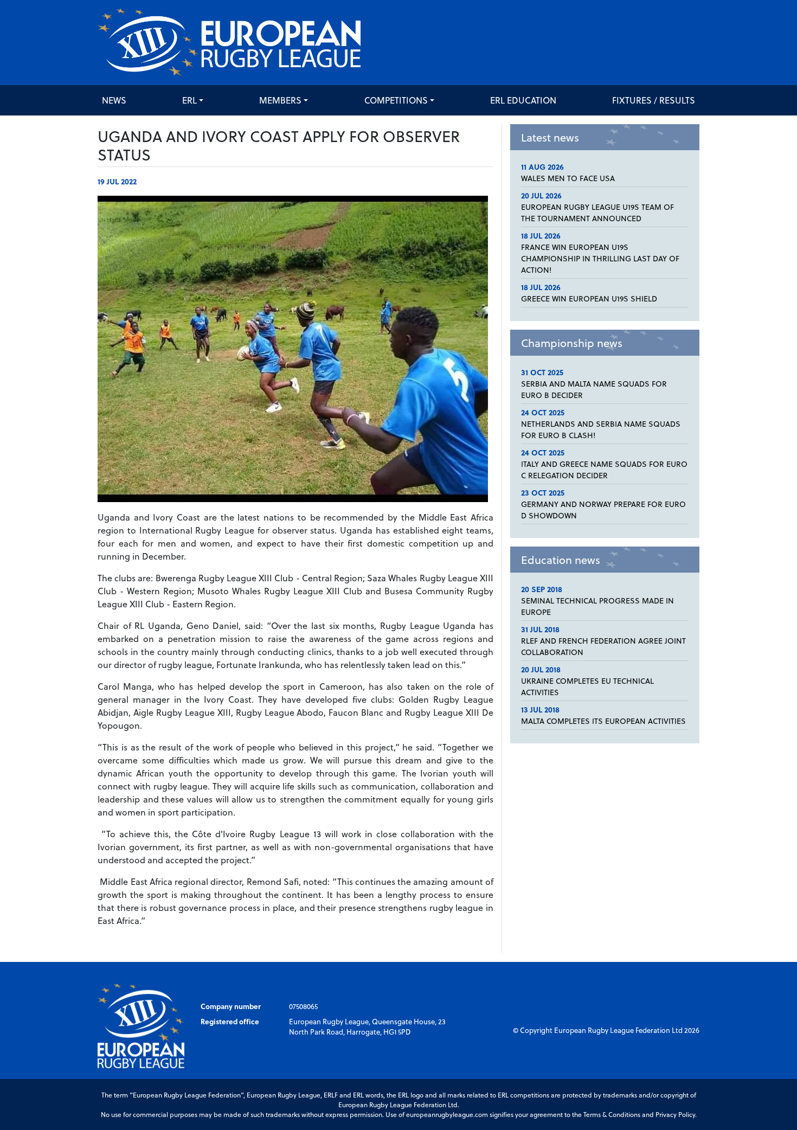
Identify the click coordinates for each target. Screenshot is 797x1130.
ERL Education (523, 100)
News (114, 100)
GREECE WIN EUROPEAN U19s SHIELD (589, 298)
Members (280, 100)
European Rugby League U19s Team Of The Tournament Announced (597, 212)
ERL (189, 100)
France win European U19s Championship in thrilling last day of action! (600, 258)
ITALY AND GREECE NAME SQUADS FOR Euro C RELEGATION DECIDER (604, 469)
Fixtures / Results (653, 100)
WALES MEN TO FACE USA (568, 178)
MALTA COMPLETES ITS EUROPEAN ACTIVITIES (603, 721)
